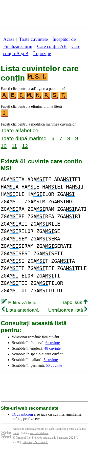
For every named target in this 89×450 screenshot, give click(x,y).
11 (14, 146)
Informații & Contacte (35, 442)
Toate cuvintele (33, 39)
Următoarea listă (66, 310)
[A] (5, 98)
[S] (55, 98)
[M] (30, 98)
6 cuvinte (52, 343)
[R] (47, 98)
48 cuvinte (52, 348)
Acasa (8, 39)
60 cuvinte (54, 365)
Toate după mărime (23, 138)
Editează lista (22, 302)
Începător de (64, 39)
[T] (64, 98)
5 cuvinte (51, 360)
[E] (13, 98)
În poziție (42, 53)
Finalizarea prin (17, 46)
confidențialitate (39, 433)
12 (25, 146)
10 (4, 146)
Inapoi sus (72, 302)
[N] (38, 98)
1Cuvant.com (22, 414)
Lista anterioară (22, 310)
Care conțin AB (52, 46)
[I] (22, 98)
